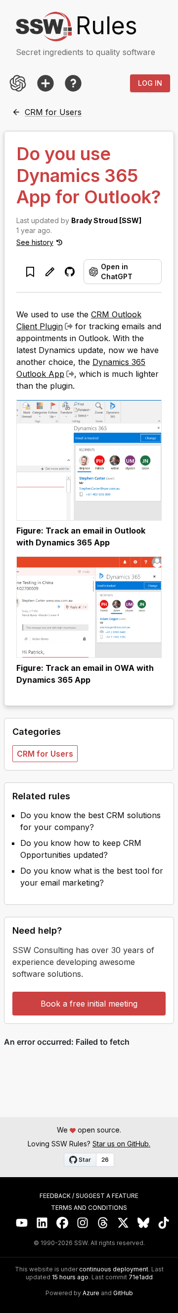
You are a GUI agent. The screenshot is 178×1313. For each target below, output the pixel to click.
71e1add (141, 1277)
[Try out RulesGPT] (18, 83)
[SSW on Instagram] (83, 1223)
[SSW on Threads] (103, 1223)
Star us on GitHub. (121, 1143)
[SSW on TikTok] (164, 1223)
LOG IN (150, 83)
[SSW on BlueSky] (143, 1223)
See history (34, 242)
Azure (91, 1293)
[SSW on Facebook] (62, 1223)
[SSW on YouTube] (22, 1223)
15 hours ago (70, 1277)
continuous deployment (113, 1269)
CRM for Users (45, 754)
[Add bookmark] (30, 272)
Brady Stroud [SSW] (106, 220)
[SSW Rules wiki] (73, 83)
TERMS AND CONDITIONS (89, 1208)
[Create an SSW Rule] (45, 83)
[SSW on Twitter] (123, 1223)
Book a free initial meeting (89, 1004)
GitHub (123, 1293)
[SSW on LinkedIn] (42, 1223)
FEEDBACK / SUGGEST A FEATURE (89, 1196)
